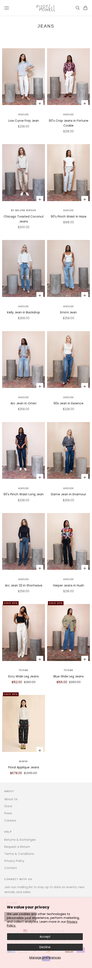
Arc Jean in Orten (23, 403)
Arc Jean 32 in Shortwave (23, 585)
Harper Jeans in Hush (68, 585)
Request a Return (17, 847)
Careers (10, 820)
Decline (44, 947)
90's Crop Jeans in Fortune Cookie (68, 123)
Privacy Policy (14, 861)
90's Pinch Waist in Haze (68, 216)
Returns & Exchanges (20, 840)
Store (8, 806)
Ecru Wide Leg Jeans (23, 676)
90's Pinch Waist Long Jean (23, 494)
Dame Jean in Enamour (68, 494)
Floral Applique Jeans (23, 767)
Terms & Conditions (19, 854)
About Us (11, 799)
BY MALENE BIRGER (23, 210)
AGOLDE (23, 114)
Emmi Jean (68, 312)
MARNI (23, 761)
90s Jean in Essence (68, 403)
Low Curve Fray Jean (23, 120)
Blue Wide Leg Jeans (68, 676)
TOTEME (23, 670)
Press (8, 813)
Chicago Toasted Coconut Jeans (24, 219)
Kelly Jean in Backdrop (23, 312)
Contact (10, 868)
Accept (45, 936)
